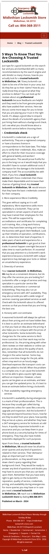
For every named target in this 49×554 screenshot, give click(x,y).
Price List (26, 536)
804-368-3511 (30, 25)
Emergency (13, 533)
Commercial (27, 530)
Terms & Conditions (11, 536)
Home (10, 43)
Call (25, 550)
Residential (15, 530)
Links (44, 536)
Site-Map (36, 536)
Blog (19, 43)
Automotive (40, 530)
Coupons (24, 533)
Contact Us (35, 533)
